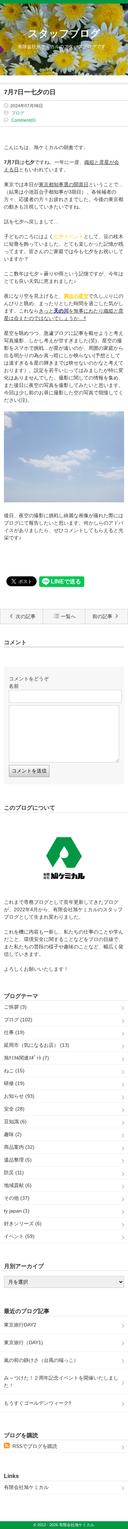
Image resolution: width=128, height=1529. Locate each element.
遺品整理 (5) (18, 1160)
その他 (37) (17, 1198)
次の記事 (26, 616)
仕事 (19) (14, 1032)
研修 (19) (14, 1083)
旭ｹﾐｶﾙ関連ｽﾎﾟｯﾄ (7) (26, 1058)
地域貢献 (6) (18, 1185)
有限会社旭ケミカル (26, 1487)
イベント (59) (19, 1236)
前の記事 (102, 616)
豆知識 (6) (15, 1121)
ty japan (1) (17, 1211)
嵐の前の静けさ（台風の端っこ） (41, 1360)
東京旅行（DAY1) (23, 1342)
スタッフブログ (64, 33)
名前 (14, 686)
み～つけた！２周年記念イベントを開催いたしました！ (61, 1381)
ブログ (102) (18, 1019)
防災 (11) (14, 1172)
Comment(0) (23, 120)
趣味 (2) (13, 1134)
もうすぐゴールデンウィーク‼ (37, 1403)
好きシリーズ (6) (23, 1223)
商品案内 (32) (19, 1147)
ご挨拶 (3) (15, 1007)
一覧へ (68, 616)
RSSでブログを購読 (34, 1446)
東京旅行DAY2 (20, 1325)
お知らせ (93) (19, 1096)
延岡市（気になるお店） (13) (36, 1045)
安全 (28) (14, 1109)
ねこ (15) (14, 1070)
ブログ (17, 112)
